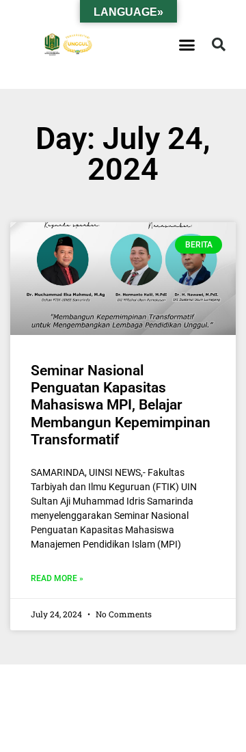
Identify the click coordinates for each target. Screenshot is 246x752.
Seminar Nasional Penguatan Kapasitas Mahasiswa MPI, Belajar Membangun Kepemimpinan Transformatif (120, 405)
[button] (187, 44)
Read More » (57, 578)
